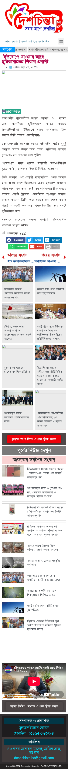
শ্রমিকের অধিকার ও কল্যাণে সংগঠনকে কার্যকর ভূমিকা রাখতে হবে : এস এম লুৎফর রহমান (44, 531)
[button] (61, 41)
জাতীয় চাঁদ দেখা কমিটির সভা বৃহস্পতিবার (50, 291)
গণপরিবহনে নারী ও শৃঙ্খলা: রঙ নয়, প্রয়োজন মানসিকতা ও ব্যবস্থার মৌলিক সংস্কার (44, 492)
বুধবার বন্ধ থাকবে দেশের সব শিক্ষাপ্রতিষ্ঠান (17, 370)
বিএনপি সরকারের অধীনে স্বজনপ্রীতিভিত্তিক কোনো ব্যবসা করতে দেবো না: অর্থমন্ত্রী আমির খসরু (50, 376)
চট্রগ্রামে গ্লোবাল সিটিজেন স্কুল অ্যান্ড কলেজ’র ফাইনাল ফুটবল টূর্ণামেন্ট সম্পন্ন (44, 625)
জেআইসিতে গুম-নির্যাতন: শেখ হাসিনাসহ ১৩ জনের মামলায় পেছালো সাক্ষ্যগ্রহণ (50, 419)
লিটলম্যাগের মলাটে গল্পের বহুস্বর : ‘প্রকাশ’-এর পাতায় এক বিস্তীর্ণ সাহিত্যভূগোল (45, 473)
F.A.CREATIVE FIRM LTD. (51, 766)
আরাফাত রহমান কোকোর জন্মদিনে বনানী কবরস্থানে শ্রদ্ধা (17, 293)
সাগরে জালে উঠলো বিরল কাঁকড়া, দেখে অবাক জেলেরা (43, 548)
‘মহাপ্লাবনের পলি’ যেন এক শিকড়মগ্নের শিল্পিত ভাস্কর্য (41, 593)
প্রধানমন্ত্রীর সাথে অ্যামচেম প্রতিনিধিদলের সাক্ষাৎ (16, 417)
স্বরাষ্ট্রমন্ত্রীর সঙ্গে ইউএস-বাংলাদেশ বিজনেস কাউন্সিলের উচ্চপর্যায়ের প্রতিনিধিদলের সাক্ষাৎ (50, 333)
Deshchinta (25, 766)
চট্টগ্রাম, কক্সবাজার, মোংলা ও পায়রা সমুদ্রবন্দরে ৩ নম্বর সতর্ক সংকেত (17, 333)
